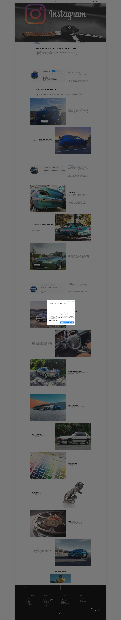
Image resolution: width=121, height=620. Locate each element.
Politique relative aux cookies (64, 317)
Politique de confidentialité (53, 320)
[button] (71, 301)
